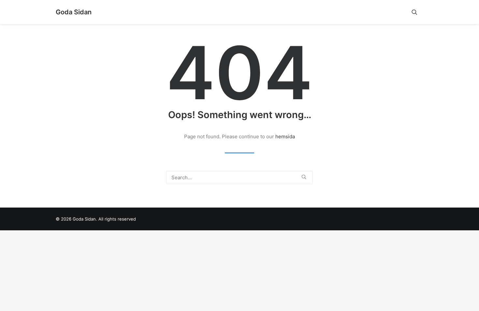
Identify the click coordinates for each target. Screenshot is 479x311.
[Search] (239, 177)
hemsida (285, 136)
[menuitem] (417, 12)
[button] (417, 12)
